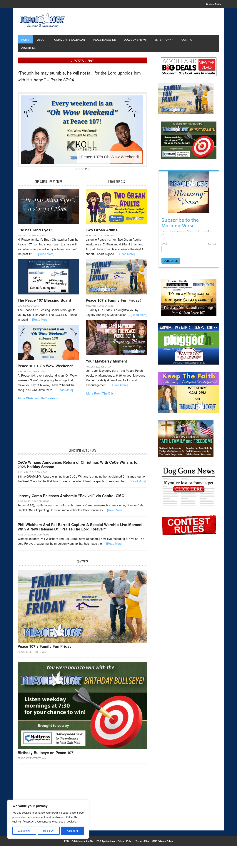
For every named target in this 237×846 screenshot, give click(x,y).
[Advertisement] (82, 426)
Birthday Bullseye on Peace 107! (46, 752)
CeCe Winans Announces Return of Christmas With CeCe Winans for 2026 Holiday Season (78, 464)
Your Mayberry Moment (106, 361)
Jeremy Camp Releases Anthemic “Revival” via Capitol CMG (71, 495)
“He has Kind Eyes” (35, 229)
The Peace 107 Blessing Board (44, 300)
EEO (66, 841)
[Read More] (46, 254)
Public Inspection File (82, 841)
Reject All (48, 830)
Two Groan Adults (102, 229)
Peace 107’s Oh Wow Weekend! (110, 157)
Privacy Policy (125, 841)
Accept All (72, 830)
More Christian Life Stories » (38, 398)
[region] (48, 819)
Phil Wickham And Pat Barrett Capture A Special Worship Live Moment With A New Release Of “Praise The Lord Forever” (80, 527)
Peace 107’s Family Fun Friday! (113, 300)
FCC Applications (105, 841)
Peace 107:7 (43, 20)
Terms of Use (143, 841)
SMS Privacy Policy (162, 841)
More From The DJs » (101, 393)
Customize (24, 830)
